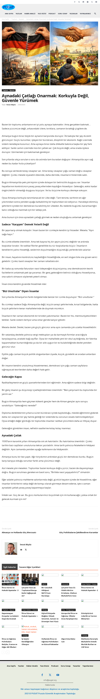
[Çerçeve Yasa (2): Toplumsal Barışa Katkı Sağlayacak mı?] (30, 579)
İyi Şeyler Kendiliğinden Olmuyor (28, 641)
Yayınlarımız (85, 14)
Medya (44, 610)
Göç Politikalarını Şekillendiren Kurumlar (78, 532)
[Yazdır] (50, 115)
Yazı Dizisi (42, 14)
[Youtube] (96, 2)
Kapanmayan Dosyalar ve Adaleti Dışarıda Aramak (10, 616)
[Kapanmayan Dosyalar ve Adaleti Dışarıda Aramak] (10, 605)
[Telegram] (88, 2)
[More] (56, 115)
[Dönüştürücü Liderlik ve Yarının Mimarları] (89, 605)
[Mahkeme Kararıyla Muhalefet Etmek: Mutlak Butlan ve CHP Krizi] (89, 631)
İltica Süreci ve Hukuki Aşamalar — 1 (30, 616)
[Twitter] (92, 2)
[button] (95, 13)
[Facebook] (75, 2)
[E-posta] (44, 115)
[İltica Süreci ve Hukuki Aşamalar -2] (89, 579)
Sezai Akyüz (11, 105)
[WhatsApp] (38, 115)
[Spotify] (83, 2)
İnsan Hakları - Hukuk (89, 584)
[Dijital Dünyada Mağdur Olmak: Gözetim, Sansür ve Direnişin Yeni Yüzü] (50, 605)
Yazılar (19, 14)
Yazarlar (73, 14)
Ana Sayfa (9, 14)
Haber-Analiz (29, 14)
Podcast (52, 14)
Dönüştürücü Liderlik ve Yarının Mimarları (89, 616)
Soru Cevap (62, 14)
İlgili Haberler (9, 567)
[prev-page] (3, 652)
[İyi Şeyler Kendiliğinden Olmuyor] (30, 631)
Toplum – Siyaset (17, 19)
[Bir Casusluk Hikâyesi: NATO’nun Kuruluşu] (50, 579)
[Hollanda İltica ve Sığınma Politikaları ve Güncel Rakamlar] (50, 631)
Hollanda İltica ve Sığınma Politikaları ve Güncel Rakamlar (50, 641)
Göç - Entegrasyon (9, 584)
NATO (44, 584)
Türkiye (25, 635)
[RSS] (79, 2)
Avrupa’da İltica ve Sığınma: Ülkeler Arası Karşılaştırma (69, 616)
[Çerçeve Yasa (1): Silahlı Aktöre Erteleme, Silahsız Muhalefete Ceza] (69, 579)
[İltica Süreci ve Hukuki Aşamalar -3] (10, 579)
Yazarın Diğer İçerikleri (29, 567)
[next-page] (7, 652)
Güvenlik (25, 584)
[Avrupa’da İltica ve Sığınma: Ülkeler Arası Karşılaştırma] (69, 605)
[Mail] (22, 549)
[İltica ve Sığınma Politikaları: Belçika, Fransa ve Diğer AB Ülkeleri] (10, 631)
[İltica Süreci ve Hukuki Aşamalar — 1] (30, 605)
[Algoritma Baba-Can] (69, 631)
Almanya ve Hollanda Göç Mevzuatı (19, 532)
